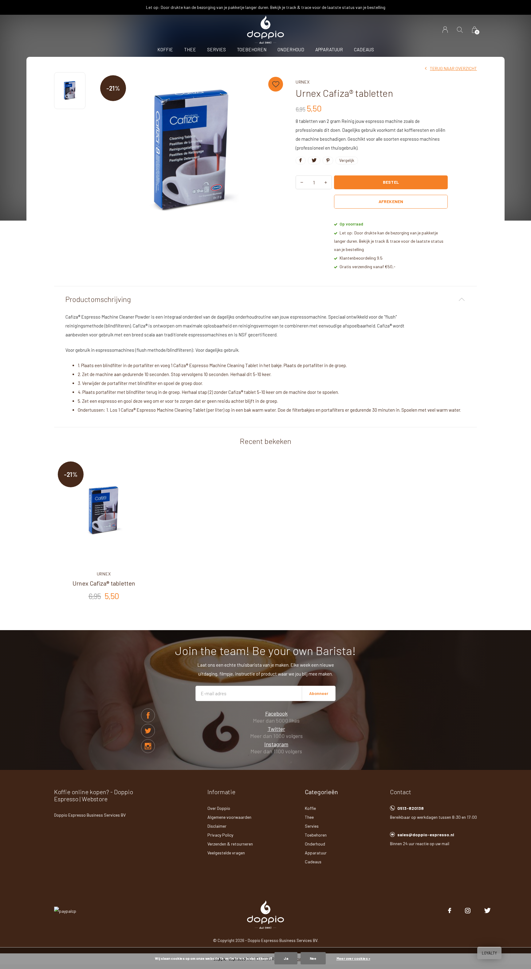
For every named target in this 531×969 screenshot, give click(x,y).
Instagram (276, 744)
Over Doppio (218, 808)
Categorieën (321, 791)
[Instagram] (467, 910)
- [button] (302, 182)
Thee (190, 49)
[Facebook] (449, 910)
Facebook (148, 715)
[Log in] (445, 29)
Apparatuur (329, 49)
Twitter (148, 731)
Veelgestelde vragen (226, 852)
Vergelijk (346, 160)
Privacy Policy (220, 835)
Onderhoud (290, 49)
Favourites (275, 84)
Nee (313, 958)
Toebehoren (251, 49)
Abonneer (318, 693)
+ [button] (326, 182)
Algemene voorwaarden (229, 817)
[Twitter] (487, 910)
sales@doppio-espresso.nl (425, 834)
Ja (286, 958)
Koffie (165, 49)
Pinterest (148, 746)
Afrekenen (391, 201)
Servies (216, 49)
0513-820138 (410, 808)
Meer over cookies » (353, 958)
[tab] (265, 299)
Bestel (391, 182)
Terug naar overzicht (453, 68)
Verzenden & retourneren (230, 843)
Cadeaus (364, 49)
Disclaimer (216, 826)
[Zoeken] (460, 29)
